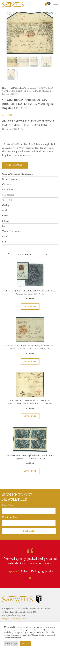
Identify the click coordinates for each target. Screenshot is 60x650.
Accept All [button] (25, 643)
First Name (8, 505)
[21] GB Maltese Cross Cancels (23, 88)
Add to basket (15, 165)
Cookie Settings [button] (11, 643)
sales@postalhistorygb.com (14, 618)
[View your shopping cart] (46, 4)
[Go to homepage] (13, 4)
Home (4, 88)
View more (30, 306)
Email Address (10, 517)
